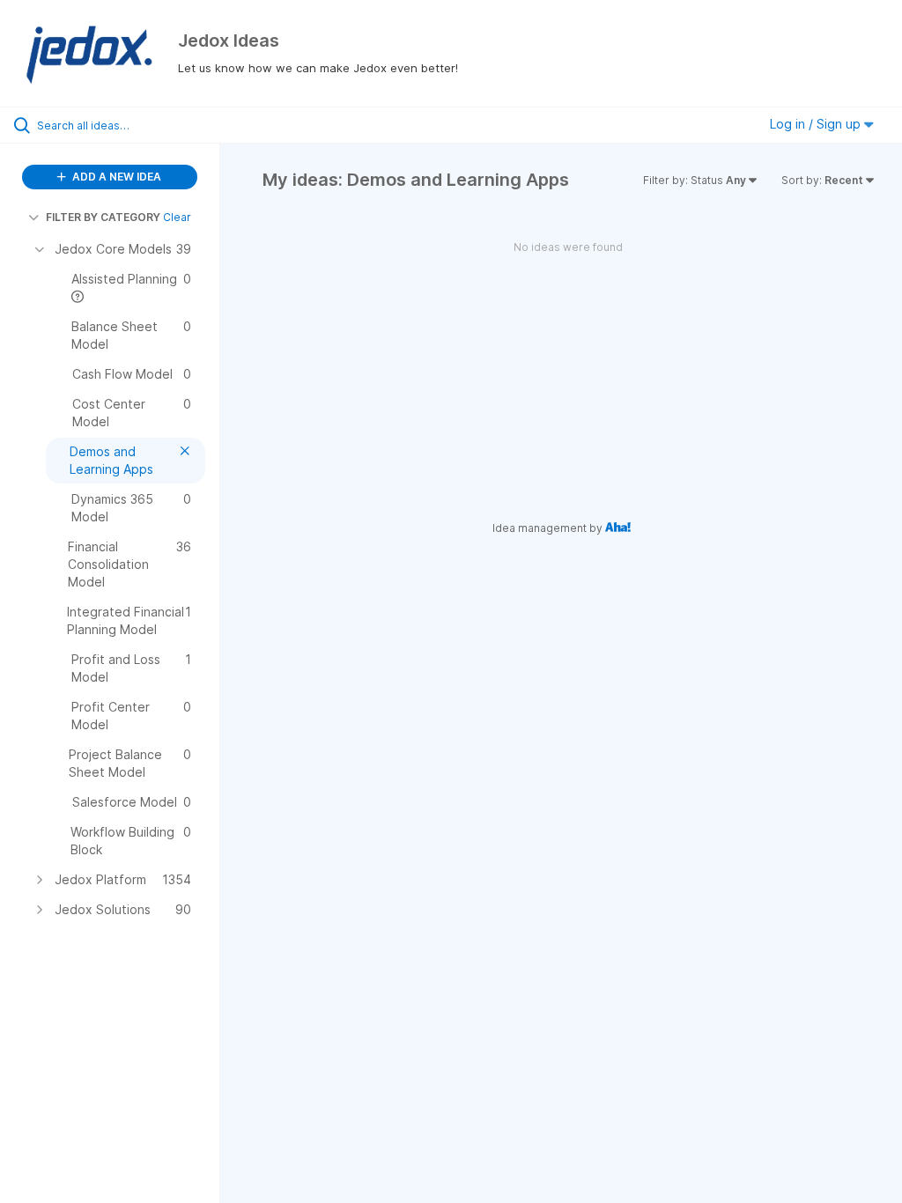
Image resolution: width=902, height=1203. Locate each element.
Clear (177, 217)
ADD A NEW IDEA (115, 176)
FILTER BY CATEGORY (103, 217)
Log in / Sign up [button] (817, 123)
